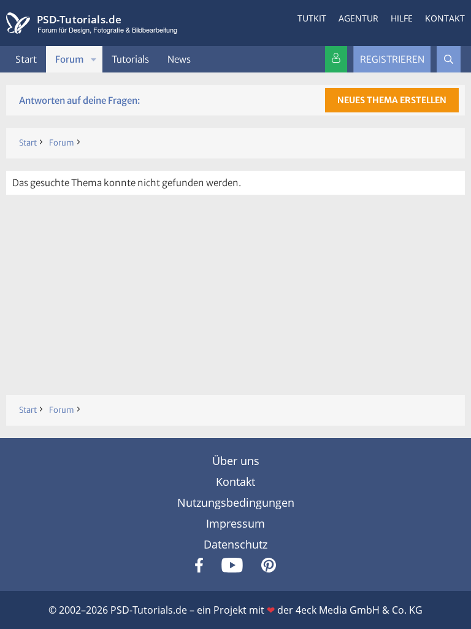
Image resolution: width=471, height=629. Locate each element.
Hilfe (402, 18)
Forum (69, 59)
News (179, 59)
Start (26, 59)
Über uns (235, 460)
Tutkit (311, 18)
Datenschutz (235, 544)
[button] (93, 59)
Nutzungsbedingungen (235, 502)
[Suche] (449, 59)
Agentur (358, 18)
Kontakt (445, 18)
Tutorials (130, 59)
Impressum (235, 523)
